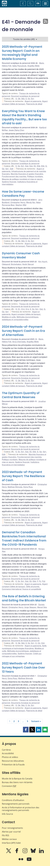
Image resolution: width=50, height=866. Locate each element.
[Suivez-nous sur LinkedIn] (41, 852)
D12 (23, 309)
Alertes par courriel (11, 831)
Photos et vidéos (10, 757)
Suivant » (36, 721)
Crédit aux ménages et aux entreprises (21, 654)
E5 (35, 166)
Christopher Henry (17, 202)
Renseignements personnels (15, 803)
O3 (39, 643)
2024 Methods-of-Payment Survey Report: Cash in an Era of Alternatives (23, 331)
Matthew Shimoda (15, 487)
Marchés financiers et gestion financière (27, 174)
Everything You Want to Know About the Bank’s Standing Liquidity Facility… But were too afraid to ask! (24, 117)
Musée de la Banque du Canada (17, 778)
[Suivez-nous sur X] (9, 852)
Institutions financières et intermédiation (20, 463)
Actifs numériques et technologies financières (24, 647)
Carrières (6, 749)
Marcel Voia (42, 607)
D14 (27, 309)
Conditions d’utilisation (13, 800)
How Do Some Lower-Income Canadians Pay (23, 194)
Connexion (9, 786)
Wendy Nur (30, 202)
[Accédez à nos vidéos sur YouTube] (29, 861)
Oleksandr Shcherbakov (11, 264)
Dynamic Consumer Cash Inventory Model (21, 255)
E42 (26, 166)
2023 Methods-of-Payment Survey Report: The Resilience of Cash (23, 476)
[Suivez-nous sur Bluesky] (33, 852)
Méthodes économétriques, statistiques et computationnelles (20, 318)
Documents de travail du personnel (25, 306)
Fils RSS (5, 835)
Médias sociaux (9, 839)
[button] (26, 729)
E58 (38, 166)
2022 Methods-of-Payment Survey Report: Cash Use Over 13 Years (23, 667)
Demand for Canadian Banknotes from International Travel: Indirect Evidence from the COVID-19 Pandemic (24, 538)
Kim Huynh (42, 261)
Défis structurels (32, 586)
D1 (19, 309)
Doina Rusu (28, 487)
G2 (3, 168)
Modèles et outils (9, 317)
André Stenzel (28, 264)
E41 (32, 98)
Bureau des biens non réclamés (17, 782)
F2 (40, 581)
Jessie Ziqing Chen (16, 130)
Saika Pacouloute (19, 65)
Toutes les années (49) (24, 39)
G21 (7, 168)
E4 (29, 98)
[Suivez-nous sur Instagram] (25, 852)
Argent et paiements (33, 101)
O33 (43, 643)
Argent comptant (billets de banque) (25, 102)
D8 (19, 98)
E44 (31, 166)
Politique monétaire (35, 176)
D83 (23, 98)
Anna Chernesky (19, 341)
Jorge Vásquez (30, 607)
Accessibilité (8, 753)
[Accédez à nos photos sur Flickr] (21, 861)
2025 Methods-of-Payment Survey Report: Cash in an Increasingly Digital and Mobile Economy (22, 53)
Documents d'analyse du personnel (25, 378)
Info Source (7, 814)
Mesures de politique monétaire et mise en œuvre (22, 179)
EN (38, 3)
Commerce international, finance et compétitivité (21, 589)
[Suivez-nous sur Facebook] (17, 852)
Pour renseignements (12, 828)
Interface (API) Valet (11, 842)
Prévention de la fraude (13, 764)
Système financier (9, 181)
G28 (11, 168)
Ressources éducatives (13, 760)
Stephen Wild (21, 205)
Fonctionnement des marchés (14, 176)
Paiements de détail (34, 104)
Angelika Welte (33, 65)
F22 (43, 581)
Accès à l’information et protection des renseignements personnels (20, 809)
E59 (42, 166)
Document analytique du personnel (25, 96)
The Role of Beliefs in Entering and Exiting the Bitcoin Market (24, 598)
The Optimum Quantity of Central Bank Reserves (20, 395)
